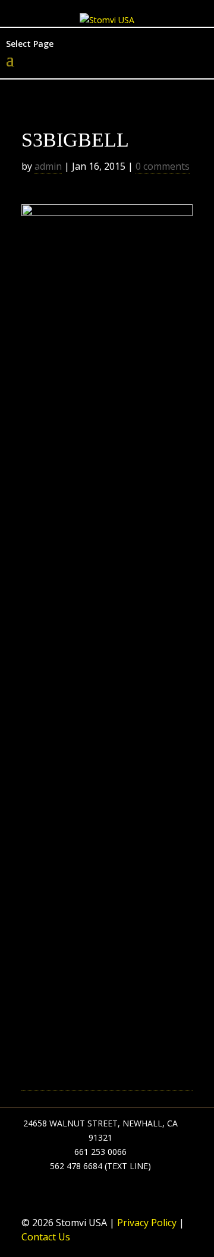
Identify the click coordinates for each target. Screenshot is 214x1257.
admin (48, 166)
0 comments (163, 166)
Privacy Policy (146, 1222)
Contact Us (45, 1236)
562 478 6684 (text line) (100, 1166)
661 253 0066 (100, 1151)
